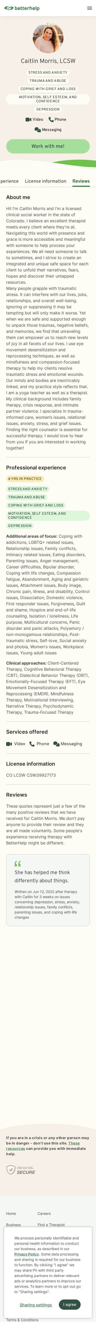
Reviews (81, 181)
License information (45, 181)
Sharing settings (36, 1304)
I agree (69, 1304)
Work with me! (48, 146)
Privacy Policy (26, 1254)
